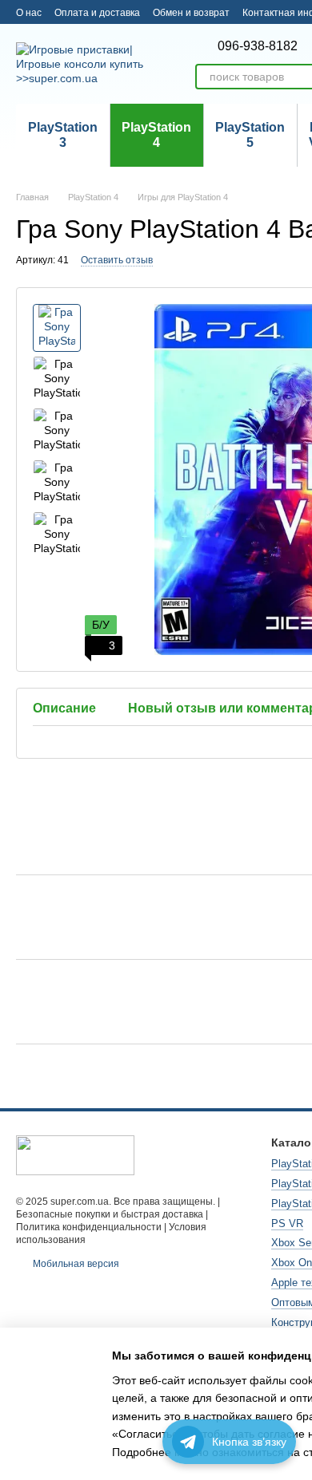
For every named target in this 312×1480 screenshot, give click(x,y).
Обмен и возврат (191, 12)
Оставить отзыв (117, 260)
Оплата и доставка (97, 12)
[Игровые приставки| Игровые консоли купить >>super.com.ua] (75, 1154)
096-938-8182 (258, 46)
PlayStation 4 (156, 134)
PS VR (287, 1223)
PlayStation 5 (250, 134)
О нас (29, 12)
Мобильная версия (74, 1263)
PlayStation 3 (63, 134)
